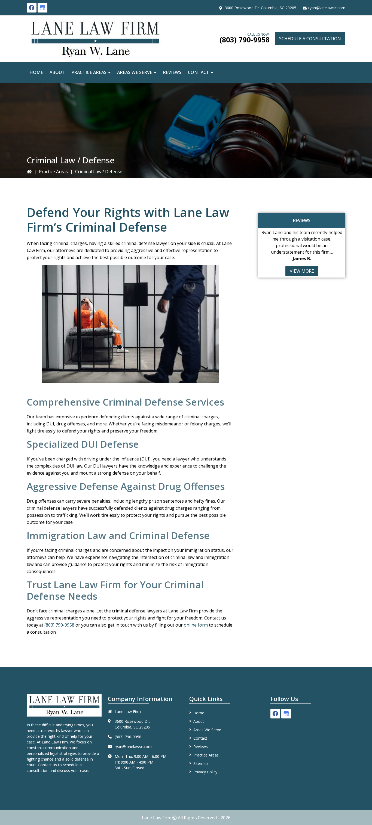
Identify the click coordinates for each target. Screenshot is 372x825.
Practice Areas (53, 172)
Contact (200, 738)
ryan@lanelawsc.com (326, 7)
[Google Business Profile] (42, 8)
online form (196, 625)
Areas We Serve (207, 729)
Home (198, 712)
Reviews (200, 746)
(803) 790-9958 (244, 40)
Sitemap (200, 763)
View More (302, 271)
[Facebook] (31, 8)
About (198, 721)
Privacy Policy (205, 771)
